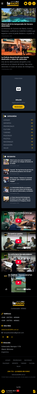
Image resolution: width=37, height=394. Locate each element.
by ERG (19, 387)
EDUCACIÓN (7, 145)
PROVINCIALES (8, 126)
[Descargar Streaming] (34, 391)
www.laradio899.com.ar (9, 329)
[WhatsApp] (34, 3)
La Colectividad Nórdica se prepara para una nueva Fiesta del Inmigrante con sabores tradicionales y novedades (21, 189)
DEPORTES (7, 123)
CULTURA (6, 129)
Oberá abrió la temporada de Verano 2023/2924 (17, 25)
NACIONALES (8, 142)
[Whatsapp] (12, 337)
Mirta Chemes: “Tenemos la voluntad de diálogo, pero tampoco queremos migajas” (21, 179)
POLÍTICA (6, 139)
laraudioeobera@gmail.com (13, 333)
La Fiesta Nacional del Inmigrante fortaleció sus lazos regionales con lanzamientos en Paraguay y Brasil (20, 199)
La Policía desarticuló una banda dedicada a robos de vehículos (15, 58)
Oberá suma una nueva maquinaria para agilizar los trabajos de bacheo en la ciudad (21, 161)
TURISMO (6, 132)
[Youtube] (7, 337)
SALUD (5, 148)
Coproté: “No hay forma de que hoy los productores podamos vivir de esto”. (21, 170)
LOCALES (6, 120)
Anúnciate (18, 107)
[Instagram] (25, 3)
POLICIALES (7, 135)
